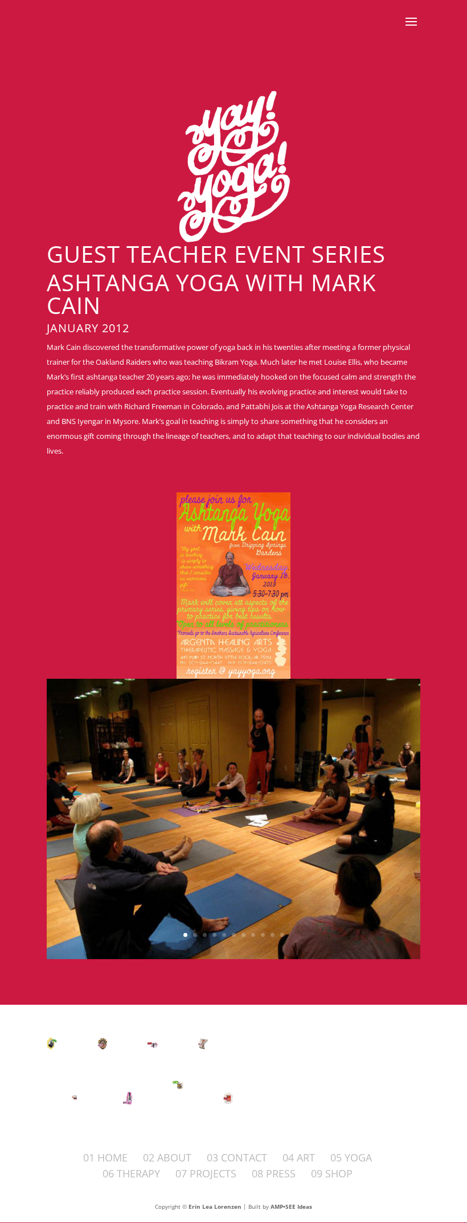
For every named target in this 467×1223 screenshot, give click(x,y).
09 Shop (332, 1173)
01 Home (105, 1157)
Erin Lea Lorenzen (215, 1206)
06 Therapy (131, 1173)
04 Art (298, 1157)
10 (273, 935)
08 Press (274, 1173)
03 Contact (237, 1157)
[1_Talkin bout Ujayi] (233, 956)
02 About (167, 1157)
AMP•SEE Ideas (291, 1206)
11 (282, 935)
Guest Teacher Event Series (216, 254)
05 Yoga (351, 1157)
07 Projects (205, 1173)
